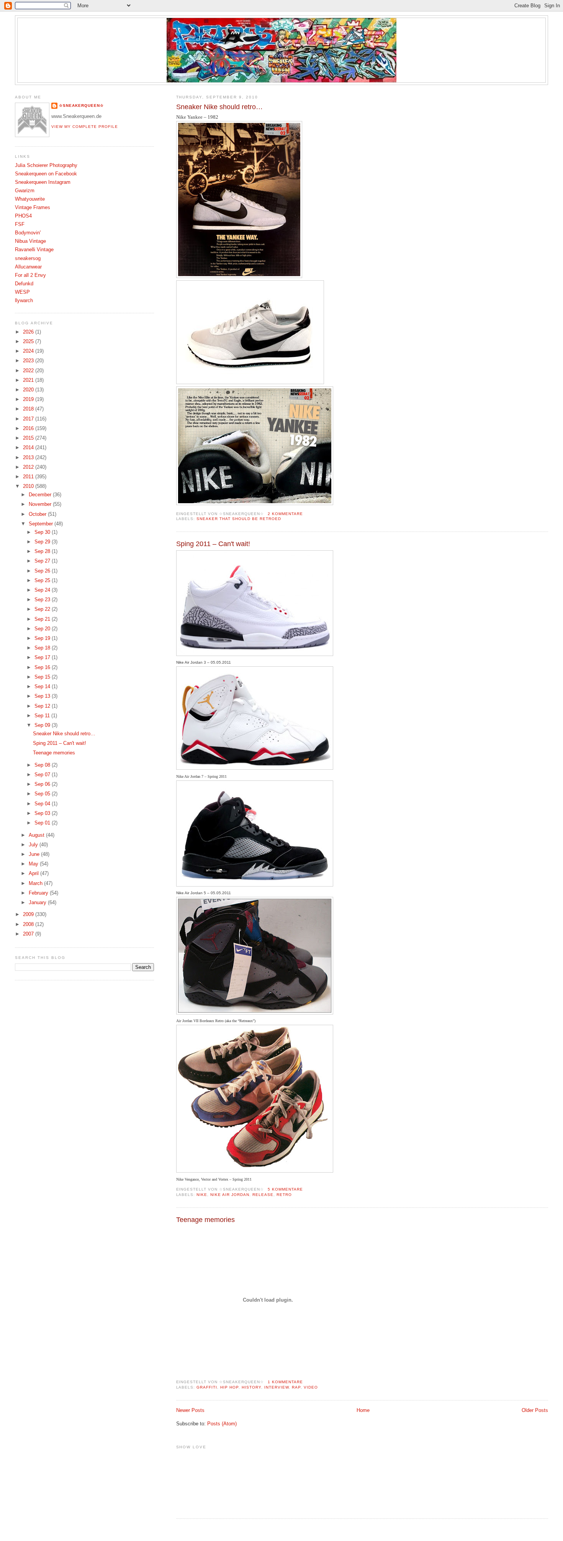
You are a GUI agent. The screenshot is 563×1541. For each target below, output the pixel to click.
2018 (29, 409)
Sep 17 (43, 657)
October (38, 514)
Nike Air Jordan (229, 1195)
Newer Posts (190, 1410)
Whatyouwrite (30, 199)
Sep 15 (43, 677)
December (41, 494)
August (37, 835)
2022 (29, 370)
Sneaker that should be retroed (238, 519)
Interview (276, 1387)
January (38, 902)
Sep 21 (43, 619)
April (34, 873)
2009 (29, 914)
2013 (29, 457)
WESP (22, 292)
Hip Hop (229, 1387)
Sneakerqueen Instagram (42, 182)
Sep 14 (43, 686)
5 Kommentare (285, 1189)
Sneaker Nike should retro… (219, 107)
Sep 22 (43, 609)
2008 (29, 924)
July (34, 844)
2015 (29, 438)
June (35, 854)
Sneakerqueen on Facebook (46, 174)
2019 (29, 399)
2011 (29, 476)
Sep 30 (43, 532)
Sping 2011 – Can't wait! (213, 544)
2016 (29, 428)
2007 (29, 934)
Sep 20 (43, 628)
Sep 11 (42, 715)
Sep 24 (43, 590)
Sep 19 (43, 638)
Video (311, 1387)
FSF (20, 224)
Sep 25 (43, 580)
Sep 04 (43, 803)
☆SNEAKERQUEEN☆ (81, 105)
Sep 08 (43, 765)
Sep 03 (43, 813)
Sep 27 (43, 561)
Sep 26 (43, 571)
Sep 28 (43, 551)
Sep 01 (43, 823)
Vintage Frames (32, 207)
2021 (29, 380)
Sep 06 (43, 784)
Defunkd (24, 283)
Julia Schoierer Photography (46, 165)
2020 (29, 390)
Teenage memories (205, 1220)
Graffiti (206, 1387)
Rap (296, 1387)
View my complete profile (84, 126)
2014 (29, 447)
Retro (284, 1195)
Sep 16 (43, 667)
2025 (29, 341)
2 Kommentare (285, 514)
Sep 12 (43, 706)
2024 (29, 351)
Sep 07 (43, 774)
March (36, 883)
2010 (29, 486)
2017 (29, 419)
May (34, 864)
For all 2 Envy (30, 275)
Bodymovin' (28, 233)
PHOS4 (23, 216)
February (39, 893)
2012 (29, 467)
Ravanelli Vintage (34, 249)
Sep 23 (43, 599)
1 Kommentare (285, 1382)
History (251, 1387)
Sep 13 (43, 696)
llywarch (24, 300)
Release (262, 1195)
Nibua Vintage (30, 241)
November (41, 504)
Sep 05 (43, 794)
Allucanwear (28, 267)
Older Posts (535, 1410)
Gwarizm (24, 190)
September (41, 524)
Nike (201, 1195)
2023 (29, 360)
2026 (29, 332)
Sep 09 (43, 725)
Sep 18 (43, 648)
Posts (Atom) (222, 1423)
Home (363, 1410)
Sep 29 (43, 542)
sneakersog (28, 258)
